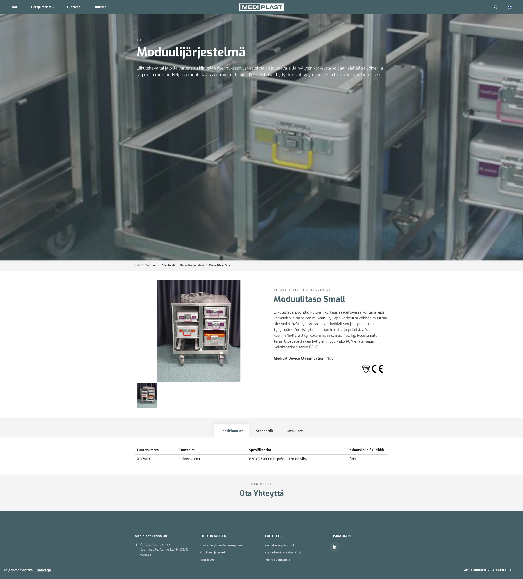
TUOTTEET (273, 536)
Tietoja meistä (41, 7)
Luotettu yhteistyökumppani (221, 545)
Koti (15, 7)
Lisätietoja (43, 570)
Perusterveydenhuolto (281, 545)
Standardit (264, 431)
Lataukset (294, 431)
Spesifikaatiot (231, 431)
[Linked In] (335, 547)
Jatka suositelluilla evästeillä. (488, 570)
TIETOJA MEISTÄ (213, 536)
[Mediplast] (261, 7)
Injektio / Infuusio (277, 560)
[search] (495, 7)
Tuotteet (74, 7)
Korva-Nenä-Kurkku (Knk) (283, 552)
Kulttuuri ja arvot (212, 552)
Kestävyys (207, 560)
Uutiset (100, 7)
